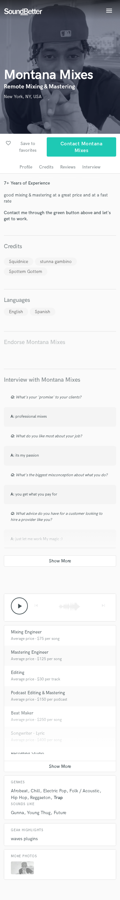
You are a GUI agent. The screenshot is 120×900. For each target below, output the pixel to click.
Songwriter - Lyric (28, 733)
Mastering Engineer (29, 652)
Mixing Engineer (26, 632)
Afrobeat (19, 791)
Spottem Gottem (25, 271)
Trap (58, 797)
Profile (26, 167)
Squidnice (18, 261)
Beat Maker (22, 713)
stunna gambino (56, 261)
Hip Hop (19, 797)
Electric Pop (55, 791)
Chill (35, 791)
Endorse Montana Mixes (34, 342)
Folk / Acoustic (84, 791)
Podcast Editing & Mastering (38, 692)
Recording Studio (27, 753)
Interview (91, 167)
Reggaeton (40, 797)
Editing (17, 672)
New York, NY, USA (23, 96)
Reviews (68, 167)
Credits (46, 167)
